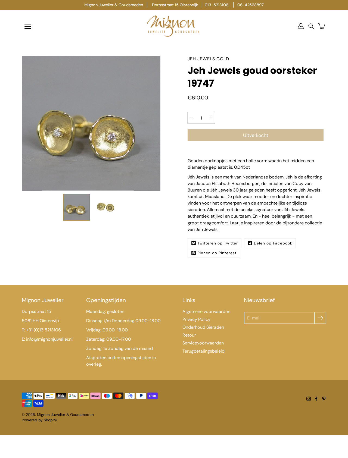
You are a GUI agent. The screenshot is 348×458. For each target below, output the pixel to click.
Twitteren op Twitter (217, 243)
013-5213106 (216, 5)
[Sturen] (320, 318)
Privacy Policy (196, 319)
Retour (189, 335)
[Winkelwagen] (322, 26)
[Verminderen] (192, 118)
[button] (311, 26)
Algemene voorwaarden (206, 311)
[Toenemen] (211, 118)
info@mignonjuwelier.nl (49, 339)
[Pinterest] (323, 399)
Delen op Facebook (273, 243)
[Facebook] (316, 399)
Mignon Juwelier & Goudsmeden (65, 414)
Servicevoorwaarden (203, 343)
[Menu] (28, 26)
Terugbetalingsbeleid (203, 351)
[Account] (300, 26)
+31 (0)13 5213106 (43, 330)
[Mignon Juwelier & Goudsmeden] (174, 26)
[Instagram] (308, 399)
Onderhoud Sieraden (203, 327)
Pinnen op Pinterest (217, 252)
